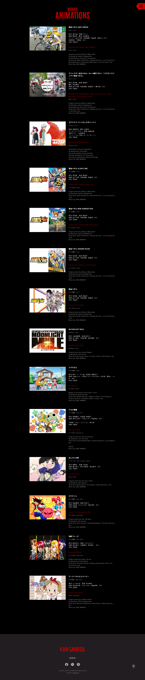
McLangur (76, 672)
